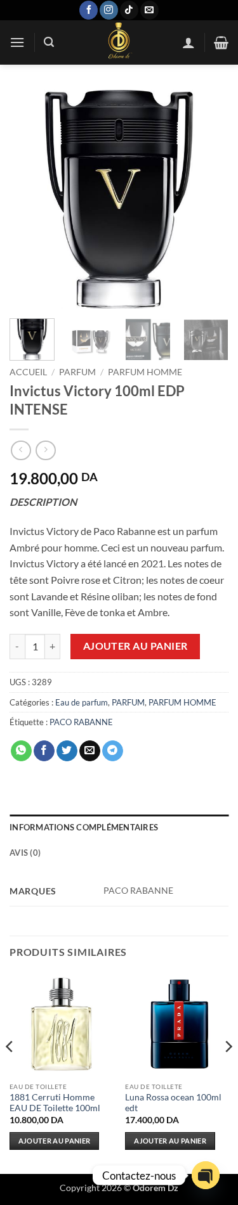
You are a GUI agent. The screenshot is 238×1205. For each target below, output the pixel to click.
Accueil (28, 372)
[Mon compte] (188, 42)
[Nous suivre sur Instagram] (109, 10)
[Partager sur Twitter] (66, 751)
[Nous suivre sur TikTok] (129, 10)
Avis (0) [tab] (25, 852)
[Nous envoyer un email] (149, 10)
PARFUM (77, 372)
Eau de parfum (81, 702)
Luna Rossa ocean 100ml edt (173, 1103)
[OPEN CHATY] (206, 1175)
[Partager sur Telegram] (112, 751)
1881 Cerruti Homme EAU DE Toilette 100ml (55, 1103)
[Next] (208, 199)
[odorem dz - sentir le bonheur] (118, 42)
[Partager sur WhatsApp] (21, 751)
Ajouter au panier (135, 646)
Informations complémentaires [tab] (84, 827)
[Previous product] (45, 450)
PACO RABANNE (81, 722)
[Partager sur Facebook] (44, 751)
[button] (17, 42)
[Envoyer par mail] (89, 751)
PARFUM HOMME (145, 372)
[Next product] (20, 450)
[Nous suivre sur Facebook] (88, 10)
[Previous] (29, 199)
